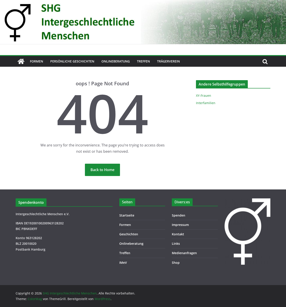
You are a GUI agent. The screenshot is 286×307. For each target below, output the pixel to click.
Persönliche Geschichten (72, 61)
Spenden (178, 215)
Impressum (180, 225)
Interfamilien (205, 103)
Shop (176, 262)
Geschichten (128, 234)
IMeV (123, 262)
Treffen (143, 61)
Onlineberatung (115, 61)
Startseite (126, 215)
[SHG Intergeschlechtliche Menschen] (143, 3)
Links (176, 243)
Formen (36, 61)
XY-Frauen (203, 95)
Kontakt (178, 234)
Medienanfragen (184, 253)
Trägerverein (168, 61)
